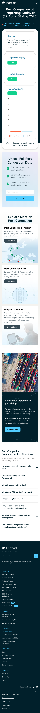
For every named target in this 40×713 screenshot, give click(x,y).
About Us (5, 674)
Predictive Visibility (7, 578)
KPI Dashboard (6, 591)
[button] (37, 2)
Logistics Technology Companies (8, 642)
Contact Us (5, 677)
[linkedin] (34, 687)
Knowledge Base (7, 658)
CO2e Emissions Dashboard (7, 595)
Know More (11, 241)
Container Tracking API (9, 620)
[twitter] (37, 687)
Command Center (7, 606)
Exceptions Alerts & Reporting (8, 615)
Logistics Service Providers (10, 635)
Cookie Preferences (8, 698)
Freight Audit (6, 602)
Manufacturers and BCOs (10, 638)
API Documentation (8, 655)
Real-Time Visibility (8, 574)
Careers (4, 680)
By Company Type (7, 631)
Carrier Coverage (7, 665)
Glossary (4, 662)
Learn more (22, 145)
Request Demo (12, 327)
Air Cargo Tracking (7, 581)
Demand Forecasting (8, 623)
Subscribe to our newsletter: (11, 552)
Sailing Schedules (7, 599)
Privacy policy (6, 705)
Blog (3, 652)
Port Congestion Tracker (9, 584)
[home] (9, 2)
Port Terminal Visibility (9, 587)
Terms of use (6, 701)
